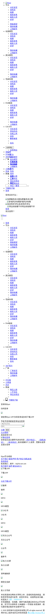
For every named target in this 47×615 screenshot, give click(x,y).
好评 (12, 20)
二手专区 (13, 179)
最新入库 (13, 17)
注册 (3, 430)
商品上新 (13, 176)
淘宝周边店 (14, 183)
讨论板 (8, 154)
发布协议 (4, 461)
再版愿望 (13, 24)
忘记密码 (4, 433)
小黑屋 (8, 169)
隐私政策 (27, 459)
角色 (12, 169)
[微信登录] (5, 437)
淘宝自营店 (14, 181)
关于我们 (4, 459)
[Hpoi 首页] (8, 3)
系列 (12, 174)
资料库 (13, 10)
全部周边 (13, 150)
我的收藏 (13, 26)
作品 (12, 171)
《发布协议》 (12, 442)
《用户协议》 (30, 440)
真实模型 (13, 159)
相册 (12, 12)
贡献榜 (8, 152)
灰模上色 (13, 134)
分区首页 (13, 7)
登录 (7, 191)
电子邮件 (4, 466)
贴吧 (10, 466)
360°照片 (9, 157)
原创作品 (13, 131)
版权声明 (12, 459)
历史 (7, 171)
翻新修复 (13, 139)
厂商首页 (13, 162)
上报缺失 (13, 29)
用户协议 (20, 459)
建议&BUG (17, 466)
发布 (12, 143)
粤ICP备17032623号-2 (36, 613)
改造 (12, 136)
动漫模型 (13, 157)
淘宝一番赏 (14, 186)
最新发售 (13, 15)
